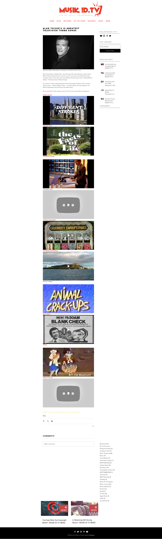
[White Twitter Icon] (112, 18)
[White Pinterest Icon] (117, 18)
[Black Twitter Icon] (110, 36)
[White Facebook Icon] (109, 18)
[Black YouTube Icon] (101, 36)
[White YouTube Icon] (120, 18)
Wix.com (92, 535)
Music (44, 415)
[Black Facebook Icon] (107, 36)
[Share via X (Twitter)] (48, 421)
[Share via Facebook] (43, 421)
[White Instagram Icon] (114, 18)
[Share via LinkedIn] (52, 421)
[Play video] (68, 110)
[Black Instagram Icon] (104, 36)
